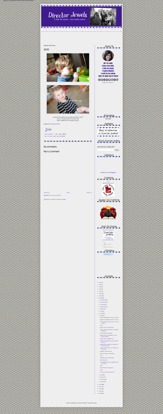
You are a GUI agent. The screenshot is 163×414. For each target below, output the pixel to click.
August (102, 309)
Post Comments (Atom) (55, 195)
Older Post (89, 192)
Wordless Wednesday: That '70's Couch (109, 319)
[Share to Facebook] (64, 134)
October (102, 304)
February (102, 379)
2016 (100, 293)
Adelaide (98, 30)
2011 (100, 388)
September (103, 306)
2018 (100, 289)
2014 (100, 298)
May (101, 315)
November (103, 302)
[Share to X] (62, 134)
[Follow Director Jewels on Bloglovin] (108, 82)
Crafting (58, 30)
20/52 (101, 355)
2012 (100, 386)
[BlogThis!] (60, 134)
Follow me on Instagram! (108, 172)
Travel (85, 30)
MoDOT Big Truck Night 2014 (106, 338)
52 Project (50, 136)
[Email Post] (56, 134)
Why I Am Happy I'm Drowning (107, 353)
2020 (100, 286)
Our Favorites (71, 30)
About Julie (51, 30)
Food (64, 30)
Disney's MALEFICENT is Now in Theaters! (109, 317)
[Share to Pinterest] (65, 134)
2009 (100, 393)
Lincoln (91, 30)
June (101, 313)
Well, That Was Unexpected (106, 367)
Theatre (104, 30)
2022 (100, 282)
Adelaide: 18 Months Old (106, 351)
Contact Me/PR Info (114, 30)
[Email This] (59, 134)
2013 (100, 384)
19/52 (101, 365)
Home (43, 30)
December (102, 300)
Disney (79, 30)
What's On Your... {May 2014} (107, 327)
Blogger (95, 403)
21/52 (101, 325)
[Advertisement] (75, 38)
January (102, 381)
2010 (100, 391)
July (101, 311)
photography (62, 136)
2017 (100, 291)
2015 (100, 295)
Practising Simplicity (55, 124)
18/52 (101, 370)
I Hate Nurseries (103, 360)
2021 (100, 284)
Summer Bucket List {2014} (106, 333)
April (101, 374)
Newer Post (46, 192)
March (102, 377)
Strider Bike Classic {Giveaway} (107, 357)
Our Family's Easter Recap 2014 (107, 372)
